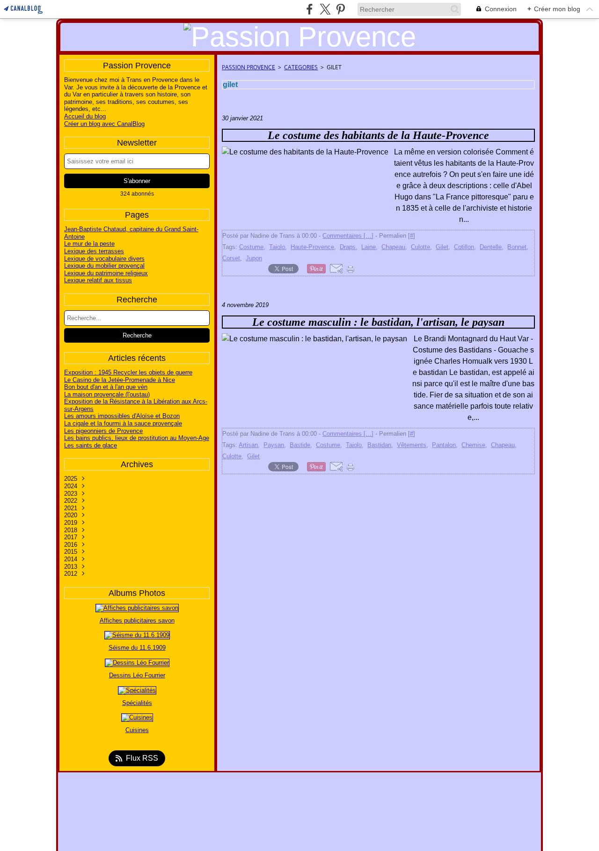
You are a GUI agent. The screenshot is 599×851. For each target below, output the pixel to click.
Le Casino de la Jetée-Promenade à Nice (119, 379)
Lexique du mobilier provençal (104, 265)
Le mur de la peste (89, 243)
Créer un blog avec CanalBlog (104, 123)
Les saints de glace (90, 445)
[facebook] (309, 9)
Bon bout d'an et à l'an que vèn (105, 386)
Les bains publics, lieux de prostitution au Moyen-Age (136, 437)
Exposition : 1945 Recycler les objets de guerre (128, 372)
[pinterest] (340, 9)
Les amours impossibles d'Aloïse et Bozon (122, 415)
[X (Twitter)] (325, 9)
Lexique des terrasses (94, 251)
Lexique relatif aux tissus (98, 280)
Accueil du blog (85, 116)
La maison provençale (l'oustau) (107, 394)
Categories (301, 67)
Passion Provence (248, 67)
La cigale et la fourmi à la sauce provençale (123, 423)
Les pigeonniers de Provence (103, 430)
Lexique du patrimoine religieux (106, 273)
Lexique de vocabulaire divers (104, 258)
